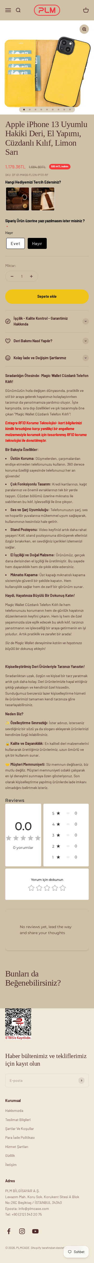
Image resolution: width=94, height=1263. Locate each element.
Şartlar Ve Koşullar (19, 1128)
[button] (66, 813)
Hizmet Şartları (16, 1146)
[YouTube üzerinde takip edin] (35, 1231)
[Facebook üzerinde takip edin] (8, 1231)
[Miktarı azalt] (12, 276)
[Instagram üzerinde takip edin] (22, 1231)
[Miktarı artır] (31, 276)
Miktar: (10, 265)
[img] (23, 839)
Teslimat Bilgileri (18, 1119)
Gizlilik (10, 1155)
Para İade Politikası (20, 1137)
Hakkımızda (14, 1110)
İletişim (11, 1164)
